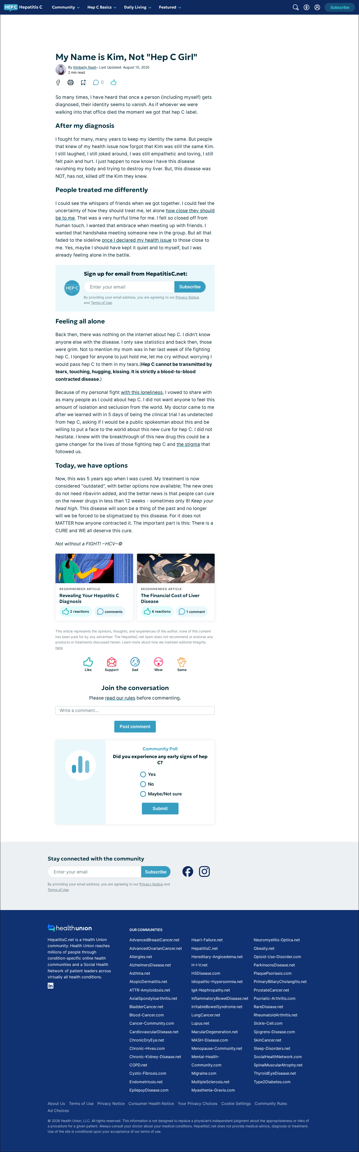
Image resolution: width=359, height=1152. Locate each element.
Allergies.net (140, 956)
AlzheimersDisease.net (150, 964)
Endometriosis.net (146, 1081)
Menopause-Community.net (216, 1048)
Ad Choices (58, 1110)
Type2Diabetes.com (272, 1081)
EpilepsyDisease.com (149, 1090)
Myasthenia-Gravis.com (213, 1090)
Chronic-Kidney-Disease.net (155, 1056)
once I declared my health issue (136, 240)
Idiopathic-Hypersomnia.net (217, 981)
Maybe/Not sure (165, 793)
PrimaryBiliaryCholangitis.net (280, 981)
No (151, 784)
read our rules (120, 698)
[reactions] (113, 82)
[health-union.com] (70, 929)
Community (63, 7)
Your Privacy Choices (197, 1103)
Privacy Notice (187, 297)
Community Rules (271, 1103)
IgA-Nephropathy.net (210, 990)
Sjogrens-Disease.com (274, 1031)
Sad (131, 664)
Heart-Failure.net (207, 939)
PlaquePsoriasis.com (273, 973)
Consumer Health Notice (151, 1103)
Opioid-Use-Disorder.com (277, 956)
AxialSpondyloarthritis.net (153, 998)
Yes (152, 774)
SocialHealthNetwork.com (278, 1056)
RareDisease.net (268, 1006)
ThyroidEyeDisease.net (275, 1073)
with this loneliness (142, 392)
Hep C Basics (99, 7)
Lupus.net (200, 1023)
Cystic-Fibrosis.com (147, 1073)
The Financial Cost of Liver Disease (170, 598)
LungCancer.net (205, 1014)
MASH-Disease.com (209, 1040)
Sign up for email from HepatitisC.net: (135, 274)
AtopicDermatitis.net (148, 981)
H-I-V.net (199, 964)
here (59, 648)
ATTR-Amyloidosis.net (149, 990)
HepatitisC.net (204, 948)
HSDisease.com (205, 973)
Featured (167, 7)
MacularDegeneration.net (214, 1031)
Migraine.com (203, 1073)
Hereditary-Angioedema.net (217, 956)
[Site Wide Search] (295, 7)
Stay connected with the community (96, 858)
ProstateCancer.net (271, 990)
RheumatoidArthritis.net (275, 1014)
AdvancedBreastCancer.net (154, 939)
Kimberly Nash (84, 67)
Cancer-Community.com (151, 1023)
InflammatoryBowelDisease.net (219, 998)
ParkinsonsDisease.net (274, 964)
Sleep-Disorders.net (272, 1048)
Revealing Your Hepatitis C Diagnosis (89, 598)
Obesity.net (264, 948)
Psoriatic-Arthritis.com (275, 998)
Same (179, 664)
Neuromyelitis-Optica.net (277, 939)
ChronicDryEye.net (146, 1040)
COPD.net (138, 1064)
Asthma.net (139, 973)
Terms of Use (101, 303)
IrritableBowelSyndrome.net (217, 1006)
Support (110, 664)
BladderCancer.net (146, 1006)
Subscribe (190, 286)
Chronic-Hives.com (147, 1048)
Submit (160, 808)
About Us (56, 1103)
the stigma (188, 444)
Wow (156, 664)
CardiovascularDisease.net (154, 1031)
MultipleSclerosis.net (210, 1081)
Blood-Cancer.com (146, 1014)
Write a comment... (79, 710)
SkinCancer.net (267, 1040)
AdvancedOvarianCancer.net (155, 948)
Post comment (135, 726)
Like (85, 664)
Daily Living (135, 7)
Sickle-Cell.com (268, 1023)
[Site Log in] (317, 7)
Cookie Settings (236, 1103)
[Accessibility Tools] (306, 7)
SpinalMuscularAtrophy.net (278, 1064)
